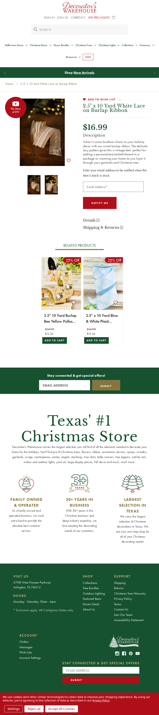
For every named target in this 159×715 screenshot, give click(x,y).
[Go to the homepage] (80, 7)
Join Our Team (123, 615)
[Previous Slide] (5, 72)
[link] (117, 653)
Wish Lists (25, 652)
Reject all (34, 709)
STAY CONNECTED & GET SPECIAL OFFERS (101, 663)
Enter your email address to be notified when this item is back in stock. (115, 173)
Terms (117, 604)
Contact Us (121, 609)
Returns (118, 588)
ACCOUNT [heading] (28, 635)
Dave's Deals (91, 604)
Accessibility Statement (129, 620)
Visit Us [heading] (21, 576)
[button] (113, 18)
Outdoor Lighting (94, 593)
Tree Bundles (91, 588)
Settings (14, 709)
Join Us (62, 17)
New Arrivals (83, 72)
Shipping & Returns (101, 227)
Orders (24, 641)
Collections (90, 583)
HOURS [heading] (19, 596)
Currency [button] (78, 17)
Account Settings (30, 658)
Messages (25, 647)
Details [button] (89, 220)
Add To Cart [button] (55, 340)
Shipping (120, 583)
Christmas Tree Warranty (130, 593)
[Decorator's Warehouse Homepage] (124, 641)
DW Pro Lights (99, 17)
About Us (89, 609)
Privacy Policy (123, 598)
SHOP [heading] (88, 576)
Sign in (49, 17)
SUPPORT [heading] (122, 576)
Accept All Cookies (61, 709)
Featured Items (92, 598)
